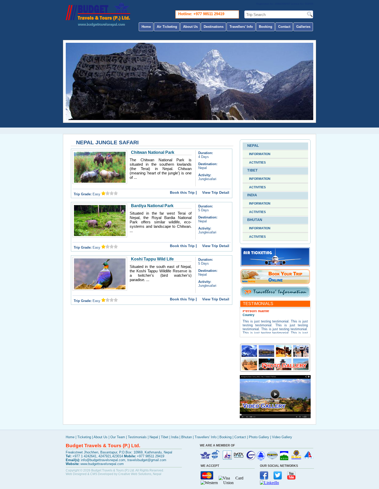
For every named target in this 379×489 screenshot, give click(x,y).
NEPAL (253, 146)
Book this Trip (182, 192)
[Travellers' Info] (275, 296)
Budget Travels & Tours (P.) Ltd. (113, 470)
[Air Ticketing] (275, 266)
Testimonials (137, 437)
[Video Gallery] (275, 417)
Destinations (214, 27)
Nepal (154, 437)
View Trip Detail (215, 192)
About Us (190, 27)
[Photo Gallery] (275, 370)
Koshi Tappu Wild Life (152, 259)
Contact (284, 27)
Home (146, 27)
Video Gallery (282, 437)
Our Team (117, 437)
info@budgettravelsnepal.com (103, 460)
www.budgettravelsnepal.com (101, 24)
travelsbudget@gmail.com (146, 460)
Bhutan (186, 437)
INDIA (252, 195)
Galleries (303, 27)
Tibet (164, 437)
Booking (265, 27)
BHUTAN (254, 220)
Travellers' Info (241, 27)
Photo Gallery (259, 437)
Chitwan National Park (152, 152)
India (174, 437)
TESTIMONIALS (258, 303)
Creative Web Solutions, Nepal (139, 474)
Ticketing (84, 437)
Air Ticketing (167, 27)
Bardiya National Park (152, 206)
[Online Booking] (275, 283)
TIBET (252, 170)
